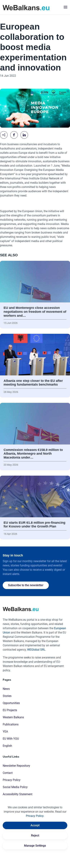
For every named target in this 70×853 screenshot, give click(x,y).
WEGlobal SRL (36, 649)
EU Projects (10, 710)
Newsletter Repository (16, 765)
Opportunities (11, 703)
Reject (35, 835)
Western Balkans (13, 717)
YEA (5, 731)
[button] (65, 7)
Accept (35, 825)
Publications (10, 724)
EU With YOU (11, 738)
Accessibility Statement (17, 794)
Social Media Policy (15, 787)
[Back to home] (26, 7)
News (6, 688)
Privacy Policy (11, 780)
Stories (7, 696)
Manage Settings (35, 845)
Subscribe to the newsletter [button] (25, 585)
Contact (8, 772)
